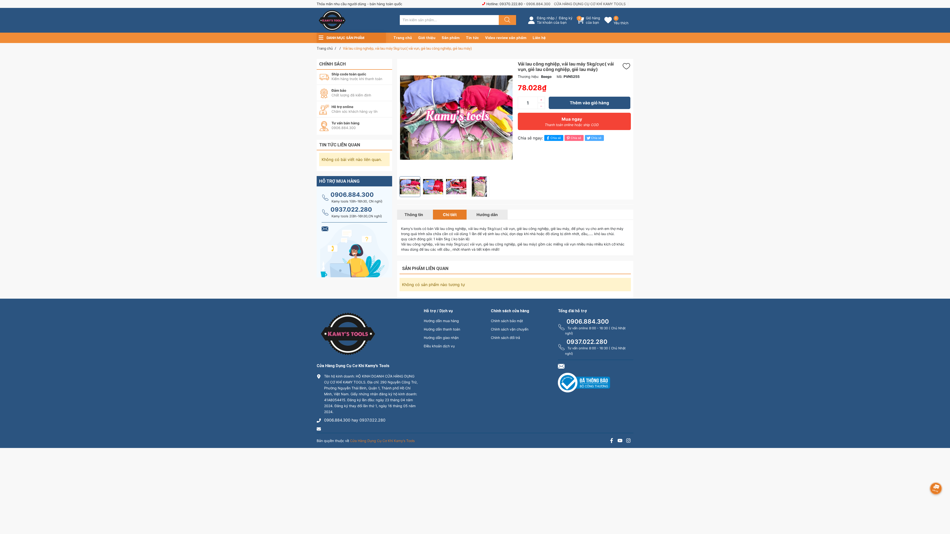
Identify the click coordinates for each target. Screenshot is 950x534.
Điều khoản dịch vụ (439, 346)
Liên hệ (539, 38)
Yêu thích (621, 23)
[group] (456, 117)
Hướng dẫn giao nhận (441, 337)
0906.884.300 (538, 4)
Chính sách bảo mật (507, 321)
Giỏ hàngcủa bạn (593, 20)
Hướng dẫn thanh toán (442, 329)
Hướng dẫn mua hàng (441, 321)
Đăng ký (565, 18)
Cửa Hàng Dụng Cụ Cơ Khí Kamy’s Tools (382, 441)
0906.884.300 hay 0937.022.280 (354, 420)
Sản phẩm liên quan (425, 268)
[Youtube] (620, 441)
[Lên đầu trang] (942, 513)
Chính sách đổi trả (505, 337)
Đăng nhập (546, 18)
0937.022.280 (351, 209)
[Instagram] (628, 441)
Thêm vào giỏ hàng (589, 102)
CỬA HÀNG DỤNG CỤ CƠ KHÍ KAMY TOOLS (590, 4)
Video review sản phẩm (505, 38)
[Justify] (506, 20)
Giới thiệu (426, 38)
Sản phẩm (451, 38)
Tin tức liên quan (339, 144)
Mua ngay (572, 122)
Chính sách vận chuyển (509, 329)
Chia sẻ (555, 138)
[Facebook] (611, 441)
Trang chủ (402, 38)
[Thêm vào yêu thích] (628, 66)
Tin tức (472, 38)
